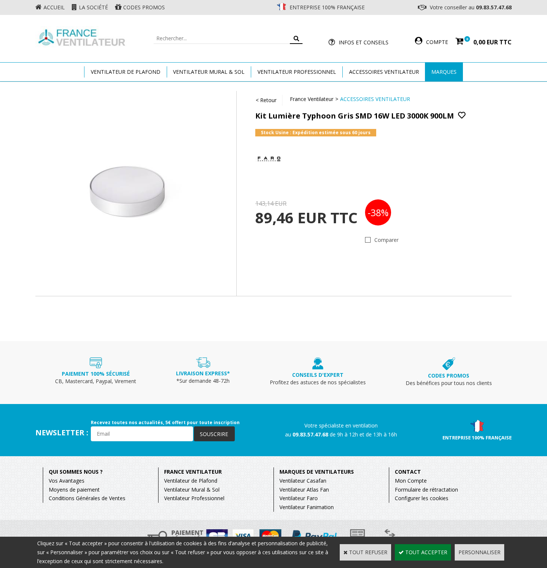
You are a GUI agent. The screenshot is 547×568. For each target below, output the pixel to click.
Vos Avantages (66, 480)
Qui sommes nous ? (76, 471)
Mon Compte (411, 480)
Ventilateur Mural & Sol (208, 71)
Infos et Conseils (363, 42)
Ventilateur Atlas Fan (304, 489)
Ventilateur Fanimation (306, 507)
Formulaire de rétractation (426, 489)
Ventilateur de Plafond (190, 480)
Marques (444, 71)
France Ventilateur (311, 98)
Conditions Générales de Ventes (87, 498)
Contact (408, 471)
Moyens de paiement (74, 489)
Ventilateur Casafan (302, 480)
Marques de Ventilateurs (316, 471)
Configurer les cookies (421, 498)
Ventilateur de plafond (125, 71)
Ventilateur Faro (298, 498)
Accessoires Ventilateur (384, 71)
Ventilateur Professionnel (296, 71)
